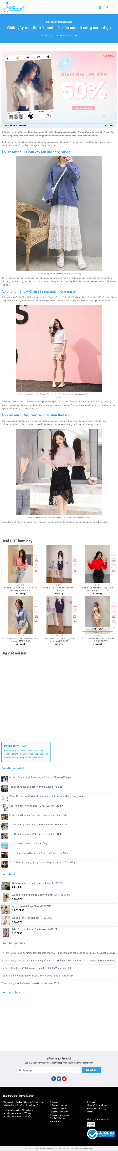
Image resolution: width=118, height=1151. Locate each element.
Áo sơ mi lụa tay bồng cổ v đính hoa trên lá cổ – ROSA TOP (20, 589)
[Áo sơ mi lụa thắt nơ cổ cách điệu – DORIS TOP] (59, 564)
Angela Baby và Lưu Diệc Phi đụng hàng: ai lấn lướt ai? (45, 975)
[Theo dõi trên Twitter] (59, 1078)
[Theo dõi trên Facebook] (53, 1078)
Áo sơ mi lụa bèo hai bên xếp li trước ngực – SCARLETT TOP (97, 589)
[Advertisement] (59, 692)
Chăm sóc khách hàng (97, 1105)
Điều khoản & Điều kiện (97, 1108)
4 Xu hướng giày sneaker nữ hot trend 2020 (37, 983)
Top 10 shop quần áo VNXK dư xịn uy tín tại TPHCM (35, 834)
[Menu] (114, 7)
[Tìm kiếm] (107, 7)
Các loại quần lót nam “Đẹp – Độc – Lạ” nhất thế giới (36, 805)
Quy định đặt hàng (58, 1118)
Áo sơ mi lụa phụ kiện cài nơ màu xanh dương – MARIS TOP (20, 639)
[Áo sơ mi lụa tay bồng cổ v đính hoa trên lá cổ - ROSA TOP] (20, 564)
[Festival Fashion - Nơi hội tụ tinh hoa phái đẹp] (13, 7)
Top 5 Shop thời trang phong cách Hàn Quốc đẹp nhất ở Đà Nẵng (42, 862)
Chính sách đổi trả (58, 1108)
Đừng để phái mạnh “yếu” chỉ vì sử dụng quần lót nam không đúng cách (46, 796)
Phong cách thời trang (59, 22)
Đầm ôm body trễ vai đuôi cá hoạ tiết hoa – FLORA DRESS (97, 639)
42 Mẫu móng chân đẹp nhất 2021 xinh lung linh (47, 968)
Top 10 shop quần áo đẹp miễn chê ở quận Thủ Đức (35, 786)
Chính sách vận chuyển (60, 1115)
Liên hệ (90, 1112)
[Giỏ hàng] (100, 7)
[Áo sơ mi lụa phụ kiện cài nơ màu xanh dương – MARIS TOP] (20, 615)
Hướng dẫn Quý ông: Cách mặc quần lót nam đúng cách (38, 815)
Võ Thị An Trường (70, 35)
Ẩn (23, 746)
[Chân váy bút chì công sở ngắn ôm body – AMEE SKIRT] (59, 615)
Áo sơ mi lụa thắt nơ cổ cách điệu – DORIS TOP (59, 589)
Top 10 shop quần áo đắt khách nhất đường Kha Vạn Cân (38, 824)
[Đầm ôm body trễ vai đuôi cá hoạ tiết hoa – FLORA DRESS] (98, 615)
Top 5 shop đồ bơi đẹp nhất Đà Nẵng (28, 843)
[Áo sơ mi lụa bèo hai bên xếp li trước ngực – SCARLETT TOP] (98, 564)
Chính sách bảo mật (58, 1105)
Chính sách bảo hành (59, 1112)
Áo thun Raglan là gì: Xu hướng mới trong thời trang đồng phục (41, 777)
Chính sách (55, 1102)
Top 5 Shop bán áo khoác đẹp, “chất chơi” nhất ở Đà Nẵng (38, 853)
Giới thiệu (91, 1102)
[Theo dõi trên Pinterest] (64, 1078)
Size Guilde (54, 1121)
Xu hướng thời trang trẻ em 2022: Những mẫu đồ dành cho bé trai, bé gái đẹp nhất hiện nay (69, 953)
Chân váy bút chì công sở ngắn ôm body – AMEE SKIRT (59, 639)
